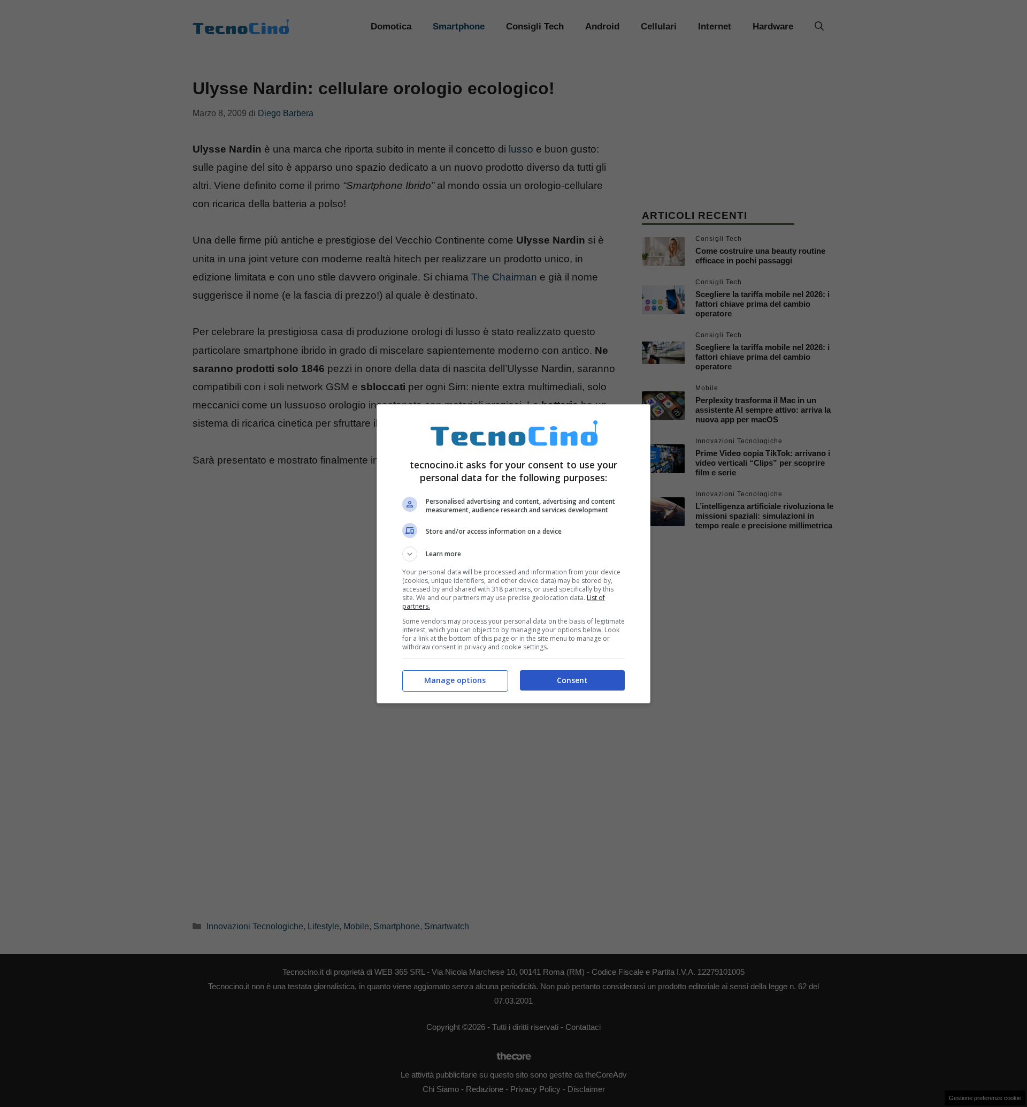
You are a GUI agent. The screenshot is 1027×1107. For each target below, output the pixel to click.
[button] (513, 554)
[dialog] (513, 553)
